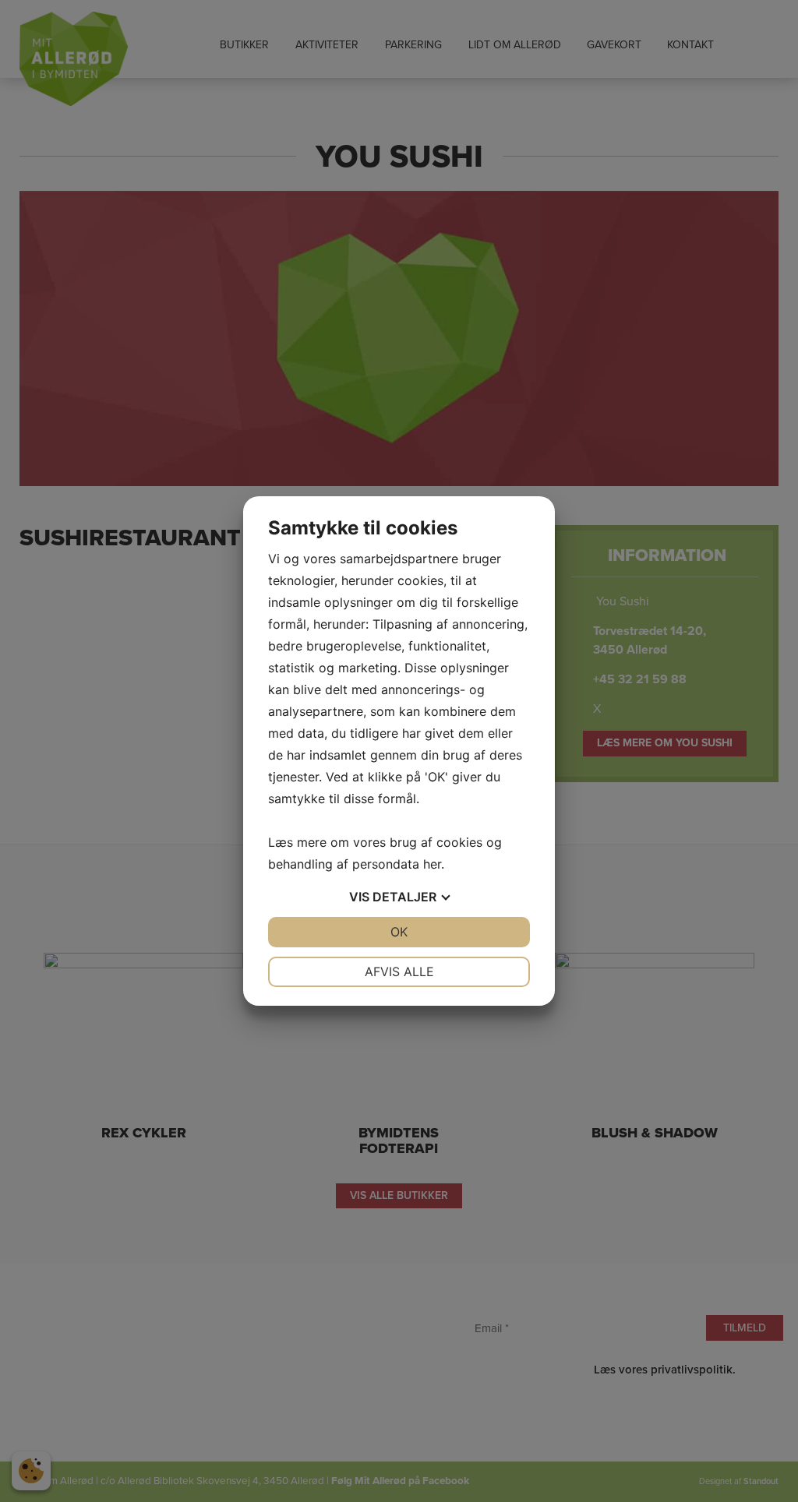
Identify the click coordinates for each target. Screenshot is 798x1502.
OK (399, 932)
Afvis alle (399, 971)
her (432, 864)
